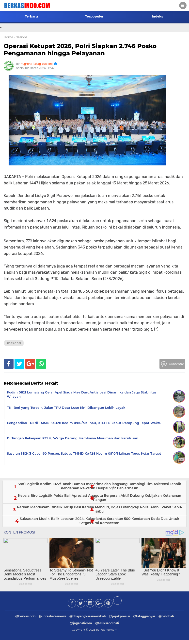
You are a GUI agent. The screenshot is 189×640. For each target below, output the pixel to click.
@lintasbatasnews (52, 616)
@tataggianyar (144, 616)
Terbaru (31, 16)
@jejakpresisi (119, 616)
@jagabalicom (81, 623)
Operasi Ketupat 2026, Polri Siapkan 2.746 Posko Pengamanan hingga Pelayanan (80, 49)
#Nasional (14, 343)
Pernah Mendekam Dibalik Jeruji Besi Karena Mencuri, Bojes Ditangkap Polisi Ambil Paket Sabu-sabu (99, 509)
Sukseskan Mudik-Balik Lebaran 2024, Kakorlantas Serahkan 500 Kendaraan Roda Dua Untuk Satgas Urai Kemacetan (99, 521)
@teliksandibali (107, 623)
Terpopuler (94, 16)
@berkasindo (25, 616)
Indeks (157, 16)
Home (8, 37)
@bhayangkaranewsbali (87, 616)
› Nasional (21, 37)
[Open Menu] (183, 5)
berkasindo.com (106, 629)
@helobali (166, 616)
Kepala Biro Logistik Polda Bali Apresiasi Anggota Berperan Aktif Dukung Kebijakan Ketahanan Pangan (99, 498)
